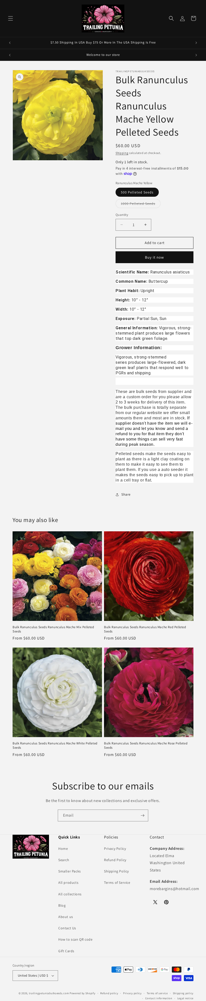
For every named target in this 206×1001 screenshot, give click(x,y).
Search (63, 860)
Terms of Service (117, 882)
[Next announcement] (196, 42)
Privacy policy (132, 993)
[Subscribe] (142, 815)
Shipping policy (183, 993)
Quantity (122, 215)
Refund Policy (115, 860)
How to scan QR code (75, 939)
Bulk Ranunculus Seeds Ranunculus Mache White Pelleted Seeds (55, 745)
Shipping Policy (116, 871)
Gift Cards (66, 951)
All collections (70, 894)
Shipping (122, 153)
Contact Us (67, 928)
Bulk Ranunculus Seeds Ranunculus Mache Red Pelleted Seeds (145, 629)
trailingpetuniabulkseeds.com (49, 993)
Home (63, 848)
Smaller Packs (69, 871)
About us (65, 916)
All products (68, 882)
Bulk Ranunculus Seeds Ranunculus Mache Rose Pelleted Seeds (145, 745)
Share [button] (126, 494)
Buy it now (154, 257)
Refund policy (109, 993)
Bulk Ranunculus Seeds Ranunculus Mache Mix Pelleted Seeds (53, 629)
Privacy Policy (115, 848)
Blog (62, 905)
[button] (10, 18)
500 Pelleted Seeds (137, 192)
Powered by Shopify (82, 993)
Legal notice (185, 998)
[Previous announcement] (9, 42)
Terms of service (157, 993)
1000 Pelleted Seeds (141, 204)
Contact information (158, 998)
